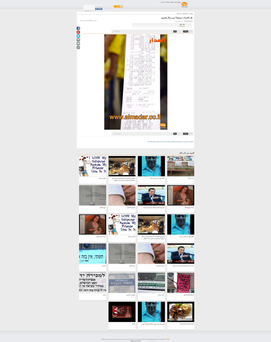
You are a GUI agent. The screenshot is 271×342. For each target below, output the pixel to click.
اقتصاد (154, 141)
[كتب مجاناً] (180, 176)
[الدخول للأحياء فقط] (180, 292)
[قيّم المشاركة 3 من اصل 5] (188, 21)
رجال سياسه (161, 295)
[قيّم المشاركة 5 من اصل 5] (185, 21)
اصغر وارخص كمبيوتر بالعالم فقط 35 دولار (153, 324)
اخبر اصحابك (110, 339)
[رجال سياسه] (151, 292)
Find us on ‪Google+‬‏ (147, 339)
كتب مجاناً (191, 178)
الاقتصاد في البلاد (171, 141)
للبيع (104, 295)
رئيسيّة (139, 339)
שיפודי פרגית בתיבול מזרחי (187, 324)
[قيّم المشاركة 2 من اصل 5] (190, 21)
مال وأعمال (159, 141)
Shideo (162, 339)
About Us (104, 339)
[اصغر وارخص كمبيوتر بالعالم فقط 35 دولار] (151, 321)
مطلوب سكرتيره (130, 295)
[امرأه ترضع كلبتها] (180, 205)
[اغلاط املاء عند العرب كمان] (151, 176)
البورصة (164, 141)
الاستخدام (116, 339)
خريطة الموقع (156, 339)
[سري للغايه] (92, 205)
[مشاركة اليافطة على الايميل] (78, 43)
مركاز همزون (186, 141)
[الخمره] (92, 263)
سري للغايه (103, 207)
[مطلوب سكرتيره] (122, 292)
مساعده (122, 339)
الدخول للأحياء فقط (189, 295)
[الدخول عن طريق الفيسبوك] (98, 9)
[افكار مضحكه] (92, 176)
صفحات (135, 339)
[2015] (122, 321)
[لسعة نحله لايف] (122, 205)
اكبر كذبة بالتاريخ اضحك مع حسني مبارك (153, 207)
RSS (168, 339)
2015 (133, 324)
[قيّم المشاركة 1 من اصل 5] (192, 21)
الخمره (104, 265)
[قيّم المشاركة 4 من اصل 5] (187, 21)
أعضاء (130, 339)
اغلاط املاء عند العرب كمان (157, 178)
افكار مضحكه (102, 178)
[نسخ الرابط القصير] (78, 47)
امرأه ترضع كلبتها (189, 207)
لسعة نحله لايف (131, 207)
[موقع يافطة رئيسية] (184, 7)
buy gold (150, 141)
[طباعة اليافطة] (78, 40)
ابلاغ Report (117, 31)
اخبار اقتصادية (179, 141)
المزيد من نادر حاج (187, 153)
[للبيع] (92, 292)
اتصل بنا (127, 339)
